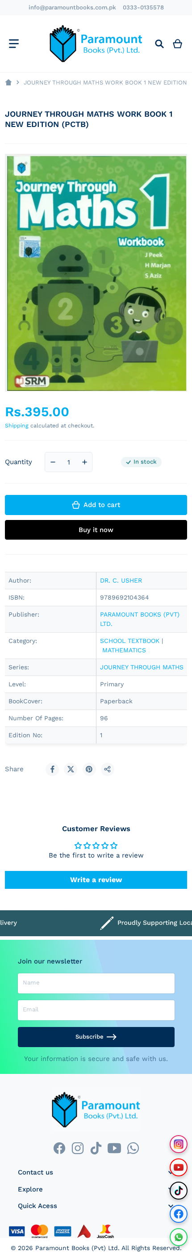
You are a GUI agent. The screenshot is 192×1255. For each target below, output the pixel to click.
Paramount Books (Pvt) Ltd (76, 1247)
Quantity (18, 462)
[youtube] (114, 1148)
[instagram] (77, 1148)
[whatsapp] (133, 1148)
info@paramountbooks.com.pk (72, 7)
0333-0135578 (143, 7)
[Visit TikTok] (179, 1191)
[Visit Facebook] (179, 1214)
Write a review (96, 879)
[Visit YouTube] (179, 1167)
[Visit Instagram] (179, 1144)
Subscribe (89, 1036)
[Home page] (8, 82)
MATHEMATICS (124, 650)
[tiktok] (96, 1148)
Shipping (17, 425)
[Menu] (13, 43)
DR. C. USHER (121, 580)
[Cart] (177, 43)
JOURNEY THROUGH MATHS (142, 667)
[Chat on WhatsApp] (179, 1237)
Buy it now (96, 530)
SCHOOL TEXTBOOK (129, 640)
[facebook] (59, 1148)
